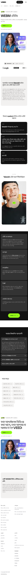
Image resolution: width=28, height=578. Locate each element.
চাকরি (15, 535)
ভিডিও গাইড (3, 551)
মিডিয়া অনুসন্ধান (17, 547)
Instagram (17, 560)
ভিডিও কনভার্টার (3, 525)
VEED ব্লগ (3, 543)
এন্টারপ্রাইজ (2, 538)
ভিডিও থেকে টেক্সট (3, 527)
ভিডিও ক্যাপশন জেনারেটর (5, 520)
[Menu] (25, 2)
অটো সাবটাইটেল (3, 517)
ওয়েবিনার (2, 548)
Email (16, 565)
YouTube (16, 553)
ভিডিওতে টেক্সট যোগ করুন (5, 512)
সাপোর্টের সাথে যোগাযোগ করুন (19, 545)
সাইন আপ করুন (19, 2)
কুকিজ (15, 542)
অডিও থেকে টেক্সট (3, 515)
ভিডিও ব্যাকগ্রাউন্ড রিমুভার (19, 514)
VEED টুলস (6, 6)
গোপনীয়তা (16, 538)
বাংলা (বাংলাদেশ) (3, 574)
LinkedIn (16, 555)
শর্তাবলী (16, 540)
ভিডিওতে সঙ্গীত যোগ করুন (5, 508)
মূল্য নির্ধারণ (2, 535)
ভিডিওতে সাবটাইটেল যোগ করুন (5, 510)
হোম (1, 6)
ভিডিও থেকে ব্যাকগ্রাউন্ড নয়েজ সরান (20, 511)
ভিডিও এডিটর (12, 6)
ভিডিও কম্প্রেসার (15, 255)
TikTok (16, 563)
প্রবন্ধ (2, 546)
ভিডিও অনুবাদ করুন (4, 529)
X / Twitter (17, 558)
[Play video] (14, 203)
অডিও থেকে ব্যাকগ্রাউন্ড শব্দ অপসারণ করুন (19, 508)
